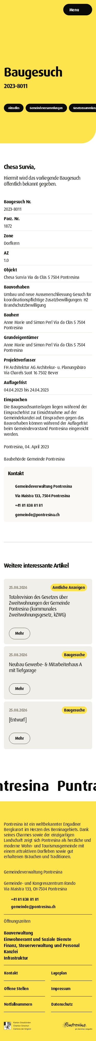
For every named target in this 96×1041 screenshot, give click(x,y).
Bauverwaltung (18, 933)
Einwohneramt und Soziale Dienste (37, 939)
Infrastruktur (16, 958)
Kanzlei (11, 951)
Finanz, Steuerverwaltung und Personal (41, 945)
